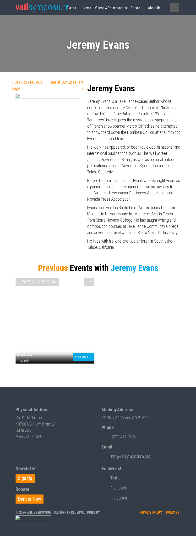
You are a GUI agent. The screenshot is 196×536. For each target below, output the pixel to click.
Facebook (118, 487)
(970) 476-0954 (123, 436)
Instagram (118, 497)
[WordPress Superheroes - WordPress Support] (33, 524)
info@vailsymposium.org (130, 456)
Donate (136, 8)
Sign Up (25, 478)
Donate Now (29, 499)
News (87, 8)
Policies (172, 512)
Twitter (116, 477)
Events (71, 8)
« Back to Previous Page (27, 85)
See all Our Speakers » (66, 85)
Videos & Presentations (111, 8)
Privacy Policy (151, 512)
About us (154, 8)
